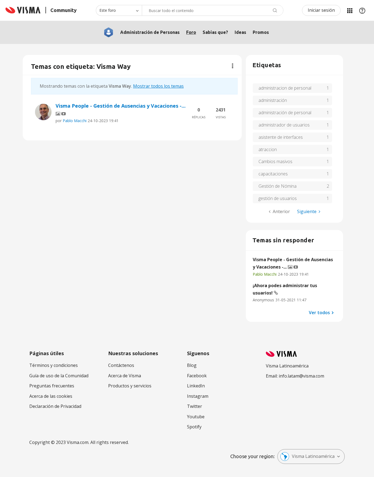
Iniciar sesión (321, 10)
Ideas (240, 32)
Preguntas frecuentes (51, 386)
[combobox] (212, 10)
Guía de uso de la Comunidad (58, 376)
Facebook (197, 376)
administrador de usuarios (284, 125)
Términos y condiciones (53, 365)
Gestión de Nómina (277, 186)
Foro (191, 32)
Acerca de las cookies (50, 396)
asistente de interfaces (280, 137)
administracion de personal (284, 88)
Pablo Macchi (75, 120)
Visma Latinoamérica (313, 456)
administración (272, 100)
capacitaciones (273, 174)
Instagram (197, 396)
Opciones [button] (232, 66)
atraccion (267, 149)
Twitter (194, 406)
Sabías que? (215, 32)
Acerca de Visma (124, 376)
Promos (261, 32)
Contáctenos (121, 365)
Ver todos (319, 312)
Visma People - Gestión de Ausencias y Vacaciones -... (121, 105)
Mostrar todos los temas (158, 86)
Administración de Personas (150, 32)
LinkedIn (196, 386)
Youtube (196, 417)
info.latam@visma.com (301, 376)
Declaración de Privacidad (55, 406)
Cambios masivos (275, 161)
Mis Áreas (349, 10)
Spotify (194, 427)
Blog (192, 365)
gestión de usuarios (277, 198)
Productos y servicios (129, 386)
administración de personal (284, 113)
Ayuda (362, 10)
